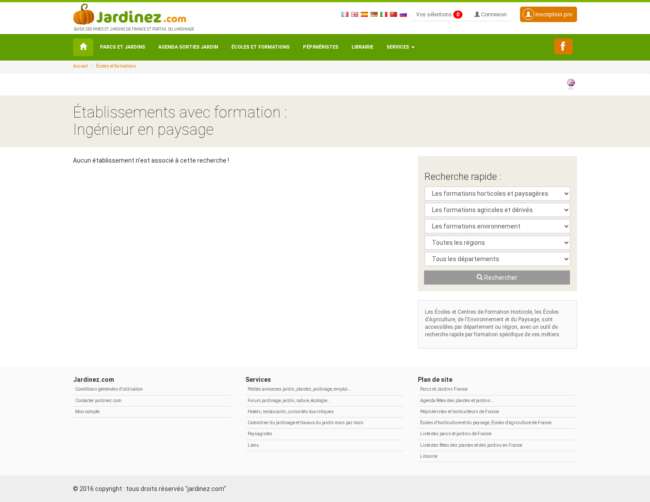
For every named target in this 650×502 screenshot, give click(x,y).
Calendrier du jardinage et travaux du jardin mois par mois (305, 422)
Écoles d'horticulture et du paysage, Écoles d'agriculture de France (485, 422)
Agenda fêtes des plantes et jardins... (457, 400)
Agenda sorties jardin (188, 47)
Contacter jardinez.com (98, 400)
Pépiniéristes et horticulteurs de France (459, 411)
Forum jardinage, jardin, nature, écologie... (289, 400)
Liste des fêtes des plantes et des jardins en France (471, 445)
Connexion (493, 14)
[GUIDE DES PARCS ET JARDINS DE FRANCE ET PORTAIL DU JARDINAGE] (133, 13)
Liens (253, 445)
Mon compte (87, 411)
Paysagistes (260, 433)
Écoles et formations (260, 47)
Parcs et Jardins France (443, 389)
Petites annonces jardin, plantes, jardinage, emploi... (300, 389)
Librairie (362, 47)
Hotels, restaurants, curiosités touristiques (291, 411)
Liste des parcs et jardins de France (455, 433)
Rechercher (500, 277)
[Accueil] (83, 47)
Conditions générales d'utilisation (109, 389)
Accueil (80, 66)
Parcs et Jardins (122, 47)
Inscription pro (553, 14)
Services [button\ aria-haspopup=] (398, 47)
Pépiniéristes (320, 47)
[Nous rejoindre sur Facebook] (563, 46)
